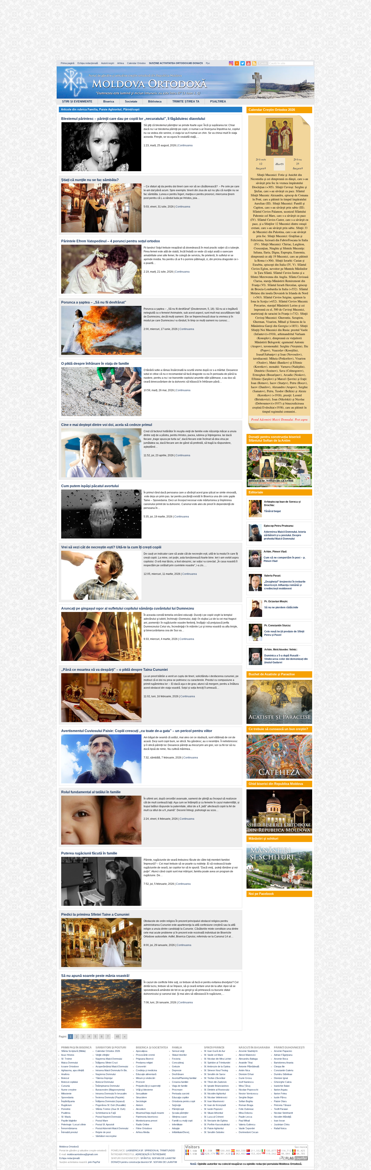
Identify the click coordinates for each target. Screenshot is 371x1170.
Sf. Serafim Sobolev (214, 1132)
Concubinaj (178, 1062)
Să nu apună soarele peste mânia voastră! (95, 976)
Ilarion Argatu (280, 1089)
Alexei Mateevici (247, 1055)
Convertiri (141, 1066)
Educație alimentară (146, 1074)
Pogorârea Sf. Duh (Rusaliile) (111, 1105)
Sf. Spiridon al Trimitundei (217, 1062)
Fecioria (176, 1058)
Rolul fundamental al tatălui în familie (91, 792)
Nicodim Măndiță (282, 1116)
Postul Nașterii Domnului (108, 1116)
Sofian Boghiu (246, 1101)
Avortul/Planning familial (184, 1078)
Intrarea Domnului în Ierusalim (111, 1093)
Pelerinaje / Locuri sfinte (73, 1124)
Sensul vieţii (178, 1051)
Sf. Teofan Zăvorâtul (214, 1078)
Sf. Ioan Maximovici (214, 1101)
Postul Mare (102, 1120)
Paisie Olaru (280, 1101)
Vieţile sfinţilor (102, 1055)
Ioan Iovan (279, 1120)
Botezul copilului (69, 1082)
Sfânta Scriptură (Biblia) (73, 1051)
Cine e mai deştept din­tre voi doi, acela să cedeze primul (106, 425)
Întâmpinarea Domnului (107, 1086)
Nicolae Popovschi (248, 1089)
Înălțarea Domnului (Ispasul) (110, 1101)
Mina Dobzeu (245, 1113)
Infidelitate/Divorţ (180, 1132)
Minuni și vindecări (145, 1078)
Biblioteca (154, 101)
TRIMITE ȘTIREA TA (185, 101)
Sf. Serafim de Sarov (214, 1074)
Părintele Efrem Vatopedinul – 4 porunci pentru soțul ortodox (110, 241)
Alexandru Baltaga (248, 1058)
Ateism (139, 1105)
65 (117, 1036)
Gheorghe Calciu (283, 1082)
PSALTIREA (218, 101)
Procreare (177, 1089)
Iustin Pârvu (280, 1097)
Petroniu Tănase (282, 1105)
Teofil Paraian (281, 1109)
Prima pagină (67, 63)
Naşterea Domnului (106, 1074)
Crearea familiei (180, 1082)
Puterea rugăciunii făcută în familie (89, 853)
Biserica (108, 101)
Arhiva (120, 63)
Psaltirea (65, 1113)
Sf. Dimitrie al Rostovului (216, 1089)
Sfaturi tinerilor (179, 1055)
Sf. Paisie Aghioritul (214, 1128)
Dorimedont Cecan (248, 1132)
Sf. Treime (66, 1058)
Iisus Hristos (67, 1055)
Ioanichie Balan (282, 1086)
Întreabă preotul (69, 1132)
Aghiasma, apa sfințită (72, 1070)
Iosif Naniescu (246, 1082)
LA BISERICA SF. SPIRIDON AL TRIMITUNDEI (150, 1150)
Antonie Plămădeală (249, 1066)
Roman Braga (246, 1105)
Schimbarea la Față (106, 1113)
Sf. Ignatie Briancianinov (216, 1086)
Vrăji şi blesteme (144, 1089)
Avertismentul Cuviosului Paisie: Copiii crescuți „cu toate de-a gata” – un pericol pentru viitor (136, 731)
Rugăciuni (66, 1105)
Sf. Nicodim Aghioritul (215, 1093)
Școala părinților (180, 1113)
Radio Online (142, 1124)
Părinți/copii (131, 109)
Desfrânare (178, 1074)
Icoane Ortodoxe (70, 1066)
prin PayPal (94, 1162)
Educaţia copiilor (180, 1097)
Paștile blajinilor (69, 1120)
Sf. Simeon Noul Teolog (216, 1070)
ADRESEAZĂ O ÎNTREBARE (150, 1154)
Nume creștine (68, 1089)
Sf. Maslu (66, 1116)
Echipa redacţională (69, 1158)
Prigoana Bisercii (144, 1058)
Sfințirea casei (179, 1116)
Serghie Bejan (246, 1097)
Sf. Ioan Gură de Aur (214, 1051)
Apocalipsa (141, 1051)
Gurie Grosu (245, 1078)
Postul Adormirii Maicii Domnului (112, 1128)
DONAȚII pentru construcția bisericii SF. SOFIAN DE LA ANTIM (144, 1162)
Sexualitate (141, 1093)
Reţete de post (103, 1132)
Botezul (65, 1078)
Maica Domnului (69, 1062)
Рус (208, 63)
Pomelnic (66, 1109)
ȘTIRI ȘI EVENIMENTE (77, 101)
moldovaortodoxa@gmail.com (82, 1154)
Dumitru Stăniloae (283, 1074)
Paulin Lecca (245, 1116)
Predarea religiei (144, 1062)
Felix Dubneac (246, 1109)
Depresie (176, 1070)
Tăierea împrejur (104, 1078)
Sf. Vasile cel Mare (213, 1055)
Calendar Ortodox (136, 63)
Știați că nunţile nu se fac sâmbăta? (90, 180)
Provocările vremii (145, 1055)
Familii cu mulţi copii (182, 1120)
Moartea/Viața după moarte (150, 1113)
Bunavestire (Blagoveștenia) (110, 1089)
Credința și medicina (146, 1070)
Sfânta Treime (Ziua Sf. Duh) (110, 1109)
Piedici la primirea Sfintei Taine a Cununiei (95, 914)
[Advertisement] (131, 30)
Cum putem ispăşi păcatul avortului (90, 486)
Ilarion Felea (280, 1093)
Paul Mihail (244, 1120)
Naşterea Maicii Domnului (109, 1058)
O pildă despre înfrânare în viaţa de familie (95, 363)
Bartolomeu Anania (283, 1062)
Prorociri (140, 1082)
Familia (92, 109)
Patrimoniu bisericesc (147, 1116)
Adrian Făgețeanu (283, 1055)
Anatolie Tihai (245, 1062)
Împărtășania (68, 1101)
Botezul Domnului (105, 1082)
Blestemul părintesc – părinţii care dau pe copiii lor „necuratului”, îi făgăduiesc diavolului (133, 119)
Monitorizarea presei (146, 1120)
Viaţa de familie (179, 1086)
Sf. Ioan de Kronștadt (215, 1105)
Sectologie (141, 1101)
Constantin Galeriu (283, 1070)
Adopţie (176, 1128)
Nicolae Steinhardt (283, 1113)
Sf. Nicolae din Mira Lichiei (217, 1058)
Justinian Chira (281, 1124)
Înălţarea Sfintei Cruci (107, 1062)
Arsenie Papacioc (283, 1051)
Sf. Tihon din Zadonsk (215, 1082)
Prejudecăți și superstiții (148, 1086)
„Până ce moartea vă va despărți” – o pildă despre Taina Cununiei (114, 669)
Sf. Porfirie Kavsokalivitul (217, 1124)
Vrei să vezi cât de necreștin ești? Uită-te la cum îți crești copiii (111, 547)
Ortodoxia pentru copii (183, 1101)
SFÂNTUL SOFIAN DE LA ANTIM (157, 1158)
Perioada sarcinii (180, 1093)
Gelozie (176, 1066)
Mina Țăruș (245, 1086)
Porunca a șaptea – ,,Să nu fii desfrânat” (93, 302)
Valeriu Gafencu (247, 1124)
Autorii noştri (107, 63)
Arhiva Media (142, 1132)
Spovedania (67, 1097)
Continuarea (185, 145)
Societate (131, 101)
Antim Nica (244, 1070)
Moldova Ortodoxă (69, 1146)
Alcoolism (141, 1109)
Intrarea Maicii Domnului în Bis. (112, 1070)
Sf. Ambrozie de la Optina (217, 1066)
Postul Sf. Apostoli (105, 1124)
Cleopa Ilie (279, 1066)
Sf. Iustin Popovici (213, 1109)
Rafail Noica (280, 1128)
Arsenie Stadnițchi (248, 1051)
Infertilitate (177, 1124)
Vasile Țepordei (247, 1128)
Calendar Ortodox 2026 (108, 1051)
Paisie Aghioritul (110, 109)
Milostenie (66, 1093)
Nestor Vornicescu (248, 1093)
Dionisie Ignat (281, 1078)
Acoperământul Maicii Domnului (112, 1066)
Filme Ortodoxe (144, 1128)
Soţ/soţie (176, 1105)
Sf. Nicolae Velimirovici (215, 1097)
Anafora (65, 1074)
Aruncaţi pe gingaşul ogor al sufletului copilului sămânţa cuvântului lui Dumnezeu (127, 608)
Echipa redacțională (88, 63)
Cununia (65, 1086)
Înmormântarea (69, 1128)
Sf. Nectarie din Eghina (216, 1120)
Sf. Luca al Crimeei (214, 1116)
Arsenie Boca (281, 1058)
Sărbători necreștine (106, 1136)
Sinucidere (141, 1097)
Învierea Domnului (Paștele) (110, 1097)
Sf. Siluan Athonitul (213, 1113)
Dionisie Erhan (246, 1074)
